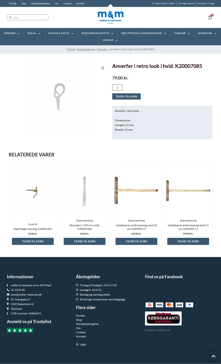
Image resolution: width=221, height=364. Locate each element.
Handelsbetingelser (40, 3)
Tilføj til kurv (126, 96)
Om (57, 3)
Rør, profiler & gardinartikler (141, 33)
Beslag (31, 33)
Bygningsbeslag (86, 49)
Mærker (108, 40)
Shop (23, 3)
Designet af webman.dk (157, 330)
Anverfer (102, 49)
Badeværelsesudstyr (95, 33)
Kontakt (80, 3)
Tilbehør (180, 33)
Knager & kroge (58, 33)
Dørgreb (9, 33)
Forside (13, 3)
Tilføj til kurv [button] (33, 241)
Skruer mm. (205, 33)
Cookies (67, 3)
